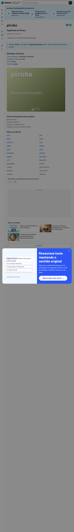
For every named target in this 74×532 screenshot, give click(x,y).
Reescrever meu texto (52, 278)
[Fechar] (69, 250)
